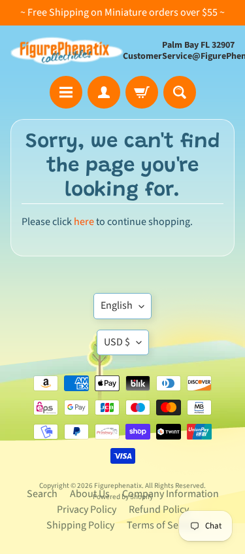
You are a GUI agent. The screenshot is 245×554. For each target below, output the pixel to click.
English (117, 305)
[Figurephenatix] (66, 50)
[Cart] (141, 92)
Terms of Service (163, 525)
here (84, 222)
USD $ (117, 342)
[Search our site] (179, 92)
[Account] (104, 92)
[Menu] (66, 92)
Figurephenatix (118, 486)
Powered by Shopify (123, 497)
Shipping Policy (80, 525)
